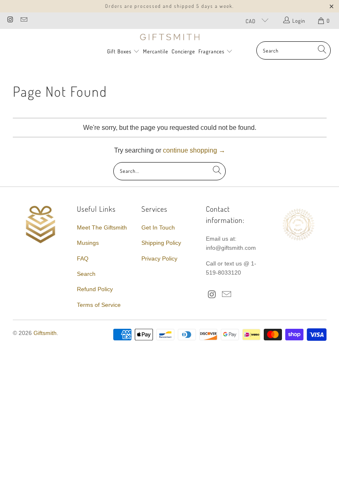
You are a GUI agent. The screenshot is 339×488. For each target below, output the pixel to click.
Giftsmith (45, 333)
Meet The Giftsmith (102, 227)
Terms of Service (99, 304)
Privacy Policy (159, 258)
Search (86, 273)
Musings (88, 242)
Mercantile (155, 51)
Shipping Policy (161, 242)
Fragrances (212, 51)
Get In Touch (158, 227)
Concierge (183, 51)
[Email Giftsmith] (23, 20)
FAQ (82, 258)
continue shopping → (194, 150)
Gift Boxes (119, 51)
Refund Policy (95, 289)
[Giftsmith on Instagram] (10, 20)
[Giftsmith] (170, 37)
